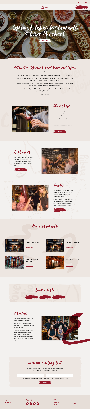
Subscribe (45, 382)
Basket (83, 2)
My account (74, 2)
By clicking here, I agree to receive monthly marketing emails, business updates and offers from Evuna (45, 378)
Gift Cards (67, 2)
